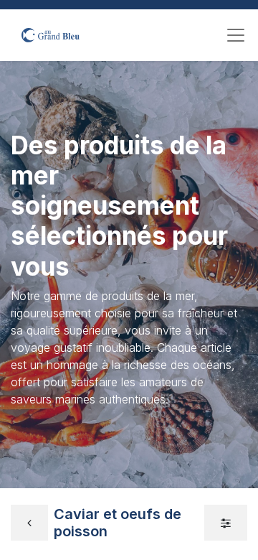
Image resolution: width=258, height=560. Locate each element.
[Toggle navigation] (235, 35)
